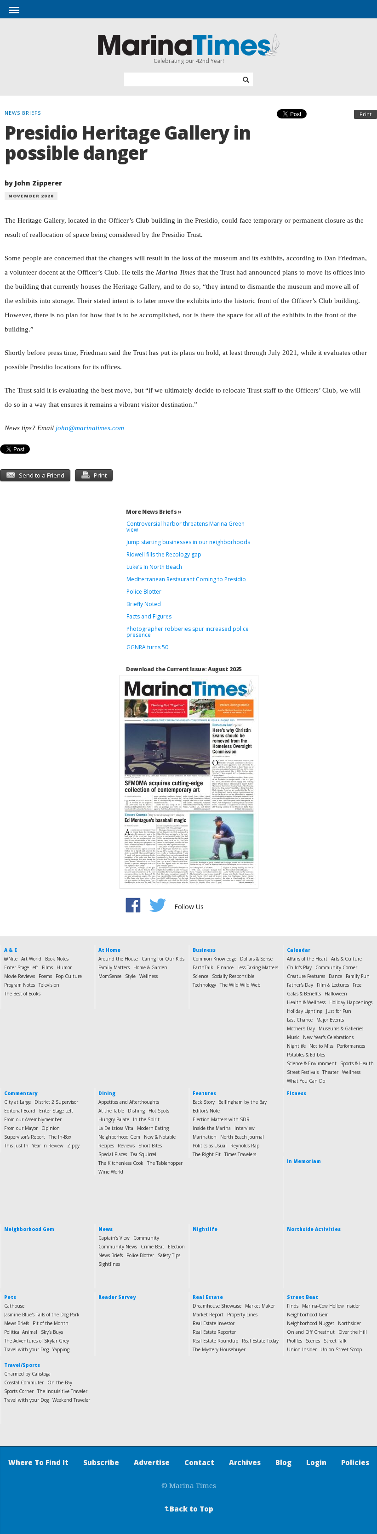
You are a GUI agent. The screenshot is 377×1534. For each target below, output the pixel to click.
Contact (199, 1462)
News (105, 1229)
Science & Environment (312, 1063)
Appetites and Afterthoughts (128, 1102)
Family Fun (358, 976)
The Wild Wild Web (240, 985)
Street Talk (335, 1340)
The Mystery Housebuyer (219, 1349)
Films (47, 967)
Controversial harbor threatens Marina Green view (185, 527)
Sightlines (109, 1264)
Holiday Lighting (304, 1011)
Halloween (336, 993)
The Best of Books (22, 993)
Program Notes (19, 985)
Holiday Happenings (350, 1002)
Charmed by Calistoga (27, 1374)
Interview (244, 1128)
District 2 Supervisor (56, 1102)
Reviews (126, 1145)
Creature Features (306, 976)
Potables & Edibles (306, 1054)
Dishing (136, 1110)
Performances (351, 1046)
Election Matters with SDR (221, 1119)
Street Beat (302, 1297)
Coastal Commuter (24, 1382)
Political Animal (20, 1332)
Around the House (118, 958)
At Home (109, 950)
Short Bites (150, 1145)
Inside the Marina (212, 1128)
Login (316, 1462)
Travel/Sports (22, 1365)
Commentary (20, 1093)
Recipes (106, 1145)
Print (365, 114)
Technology (204, 985)
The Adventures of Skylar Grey (36, 1340)
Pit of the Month (51, 1323)
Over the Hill (352, 1332)
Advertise (152, 1462)
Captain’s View (114, 1238)
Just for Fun (338, 1011)
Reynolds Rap (244, 1145)
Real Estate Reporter (214, 1332)
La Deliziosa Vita (115, 1128)
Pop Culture (69, 976)
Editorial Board (19, 1110)
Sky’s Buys (52, 1332)
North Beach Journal (242, 1137)
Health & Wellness (306, 1002)
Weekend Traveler (71, 1400)
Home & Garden (150, 967)
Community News (117, 1246)
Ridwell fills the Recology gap (163, 554)
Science (200, 976)
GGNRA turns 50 (147, 647)
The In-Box (60, 1137)
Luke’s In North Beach (154, 567)
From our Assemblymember (33, 1119)
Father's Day (300, 985)
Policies (355, 1462)
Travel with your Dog (26, 1349)
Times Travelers (240, 1154)
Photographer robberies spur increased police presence (187, 632)
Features (204, 1093)
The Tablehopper (165, 1163)
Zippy (73, 1145)
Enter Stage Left (21, 967)
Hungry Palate (113, 1119)
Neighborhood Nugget (310, 1323)
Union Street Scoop (341, 1349)
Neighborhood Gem (119, 1137)
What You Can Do (306, 1081)
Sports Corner (19, 1391)
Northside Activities (314, 1229)
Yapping (60, 1349)
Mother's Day (301, 1028)
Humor (64, 967)
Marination (205, 1137)
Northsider (349, 1323)
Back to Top (188, 1508)
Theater (330, 1072)
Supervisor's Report (24, 1137)
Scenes (313, 1340)
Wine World (110, 1172)
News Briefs (110, 1255)
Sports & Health (357, 1063)
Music (293, 1037)
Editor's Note (206, 1110)
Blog (283, 1462)
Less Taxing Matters (257, 967)
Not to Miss (321, 1046)
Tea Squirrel (143, 1154)
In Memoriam (304, 1161)
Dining (106, 1093)
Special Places (112, 1154)
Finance (225, 967)
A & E (10, 950)
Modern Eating (153, 1128)
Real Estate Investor (213, 1323)
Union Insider (302, 1349)
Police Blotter (143, 592)
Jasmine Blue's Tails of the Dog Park (42, 1314)
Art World (31, 958)
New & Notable (160, 1137)
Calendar (298, 950)
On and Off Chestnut (311, 1332)
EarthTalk (203, 967)
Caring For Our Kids (163, 958)
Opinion (50, 1128)
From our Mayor (21, 1128)
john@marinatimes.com (90, 428)
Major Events (330, 1020)
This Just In (16, 1145)
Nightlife (296, 1046)
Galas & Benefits (304, 993)
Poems (45, 976)
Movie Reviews (19, 976)
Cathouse (14, 1306)
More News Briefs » (154, 512)
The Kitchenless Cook (120, 1163)
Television (49, 985)
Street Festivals (303, 1072)
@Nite (10, 958)
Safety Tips (169, 1255)
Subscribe (101, 1462)
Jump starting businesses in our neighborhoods (188, 542)
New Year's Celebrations (328, 1037)
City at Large (17, 1102)
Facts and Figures (148, 616)
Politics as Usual (210, 1145)
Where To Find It (38, 1462)
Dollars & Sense (256, 958)
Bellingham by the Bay (242, 1102)
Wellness (148, 976)
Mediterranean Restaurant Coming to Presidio (186, 579)
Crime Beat (152, 1246)
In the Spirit (146, 1119)
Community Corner (336, 967)
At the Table (111, 1110)
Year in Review (47, 1145)
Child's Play (299, 967)
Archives (245, 1462)
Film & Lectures (333, 985)
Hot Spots (159, 1110)
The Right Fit (207, 1154)
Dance (335, 976)
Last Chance (300, 1020)
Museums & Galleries (341, 1028)
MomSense (109, 976)
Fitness (296, 1093)
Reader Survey (117, 1297)
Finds (292, 1306)
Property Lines (242, 1314)
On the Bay (59, 1382)
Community (146, 1238)
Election (176, 1246)
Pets (10, 1297)
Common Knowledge (214, 958)
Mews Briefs (16, 1323)
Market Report (208, 1314)
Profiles (294, 1340)
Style (130, 976)
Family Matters (114, 967)
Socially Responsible (233, 976)
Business (204, 950)
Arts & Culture (346, 958)
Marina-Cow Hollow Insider (331, 1306)
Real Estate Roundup (215, 1340)
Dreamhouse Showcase (217, 1306)
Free (357, 985)
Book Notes (57, 958)
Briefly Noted (143, 604)
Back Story (204, 1102)
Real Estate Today (260, 1340)
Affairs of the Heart (307, 958)
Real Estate (208, 1297)
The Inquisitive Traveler (62, 1391)
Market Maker (260, 1306)
